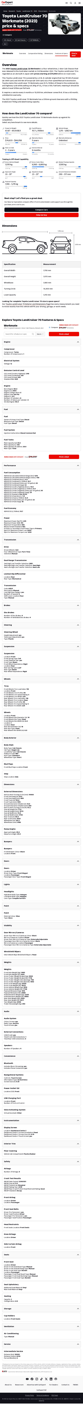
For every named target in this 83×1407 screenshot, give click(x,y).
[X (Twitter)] (46, 1379)
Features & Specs (61, 53)
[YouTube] (27, 1379)
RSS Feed (55, 1395)
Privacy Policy (29, 1395)
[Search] (71, 3)
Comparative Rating (35, 53)
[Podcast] (55, 1379)
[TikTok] (41, 1379)
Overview (22, 53)
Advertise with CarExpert (36, 1385)
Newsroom (19, 1385)
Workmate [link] (52, 11)
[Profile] (75, 3)
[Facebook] (32, 1379)
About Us (8, 1385)
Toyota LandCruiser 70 (20, 69)
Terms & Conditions (43, 1395)
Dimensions (49, 53)
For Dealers (53, 1385)
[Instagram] (36, 1379)
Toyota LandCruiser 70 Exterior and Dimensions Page (28, 304)
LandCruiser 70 (27, 11)
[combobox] (18, 334)
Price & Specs (42, 11)
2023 (35, 11)
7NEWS (75, 1385)
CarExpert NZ (41, 1390)
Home (5, 11)
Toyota (18, 11)
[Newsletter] (66, 3)
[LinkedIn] (51, 1379)
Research (12, 11)
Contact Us (65, 1385)
